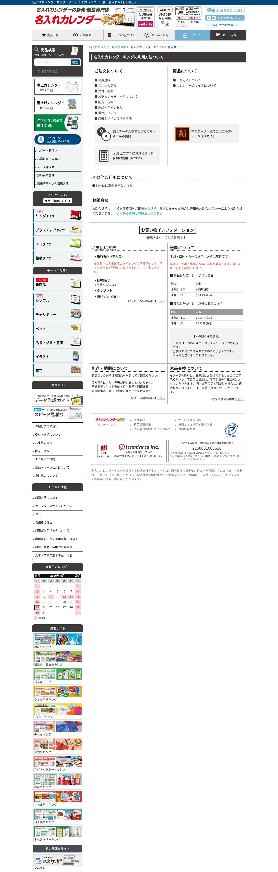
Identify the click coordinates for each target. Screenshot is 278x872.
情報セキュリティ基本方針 (195, 424)
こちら (161, 301)
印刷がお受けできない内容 (52, 530)
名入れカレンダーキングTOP (107, 47)
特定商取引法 (142, 424)
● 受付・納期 (103, 91)
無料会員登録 (45, 175)
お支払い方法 (43, 442)
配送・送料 (42, 451)
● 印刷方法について (187, 80)
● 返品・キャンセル (108, 107)
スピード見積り (47, 150)
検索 (75, 62)
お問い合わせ (186, 429)
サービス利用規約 (189, 420)
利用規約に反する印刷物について (56, 539)
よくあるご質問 (45, 459)
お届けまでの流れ (48, 158)
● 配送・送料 (103, 102)
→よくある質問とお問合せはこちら (138, 213)
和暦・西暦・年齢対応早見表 (53, 547)
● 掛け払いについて (108, 113)
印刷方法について (46, 497)
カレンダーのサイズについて (53, 506)
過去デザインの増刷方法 (53, 183)
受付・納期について (48, 434)
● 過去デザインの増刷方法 (113, 118)
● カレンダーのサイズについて (194, 85)
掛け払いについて (46, 475)
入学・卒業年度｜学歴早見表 (53, 555)
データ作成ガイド (48, 167)
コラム (39, 514)
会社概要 (139, 420)
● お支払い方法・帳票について (116, 96)
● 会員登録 (102, 80)
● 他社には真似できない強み (112, 185)
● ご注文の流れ (105, 85)
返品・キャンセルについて (52, 467)
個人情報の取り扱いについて (152, 429)
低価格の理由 (43, 522)
